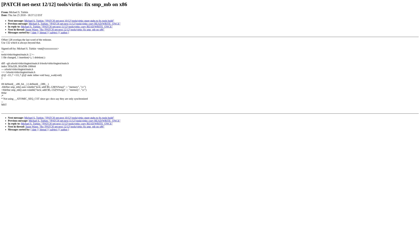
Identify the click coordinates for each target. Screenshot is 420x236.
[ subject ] (54, 32)
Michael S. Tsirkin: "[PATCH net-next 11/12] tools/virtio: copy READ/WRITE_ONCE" (75, 23)
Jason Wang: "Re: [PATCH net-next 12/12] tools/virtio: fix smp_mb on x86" (65, 29)
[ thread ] (43, 32)
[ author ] (64, 32)
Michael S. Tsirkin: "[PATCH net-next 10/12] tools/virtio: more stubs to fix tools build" (69, 20)
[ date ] (34, 32)
